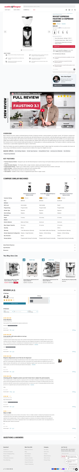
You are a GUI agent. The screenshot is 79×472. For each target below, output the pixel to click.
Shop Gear (7, 10)
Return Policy (6, 456)
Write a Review (14, 303)
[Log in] (71, 10)
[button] (39, 297)
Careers (45, 453)
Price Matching (6, 460)
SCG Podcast (28, 453)
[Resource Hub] (66, 10)
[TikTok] (4, 469)
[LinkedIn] (10, 469)
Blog (26, 451)
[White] (67, 32)
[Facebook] (7, 469)
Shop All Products (29, 462)
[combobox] (8, 311)
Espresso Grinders (58, 13)
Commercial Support (8, 451)
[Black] (54, 32)
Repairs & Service (29, 449)
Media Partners (47, 456)
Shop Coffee (16, 10)
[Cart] (74, 10)
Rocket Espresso (64, 13)
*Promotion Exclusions (8, 458)
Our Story (46, 449)
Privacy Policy (47, 460)
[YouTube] (12, 469)
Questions (64, 23)
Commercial (26, 10)
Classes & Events (28, 458)
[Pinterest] (8, 469)
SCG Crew (46, 451)
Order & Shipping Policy (8, 453)
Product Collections (29, 464)
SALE (34, 10)
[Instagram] (5, 469)
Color (55, 29)
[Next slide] (49, 31)
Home (54, 13)
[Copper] (63, 32)
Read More (36, 344)
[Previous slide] (5, 31)
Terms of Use (47, 458)
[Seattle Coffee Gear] (12, 6)
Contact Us (5, 449)
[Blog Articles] (68, 9)
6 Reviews (58, 23)
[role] (64, 46)
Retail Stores (27, 456)
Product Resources (29, 460)
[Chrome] (59, 32)
